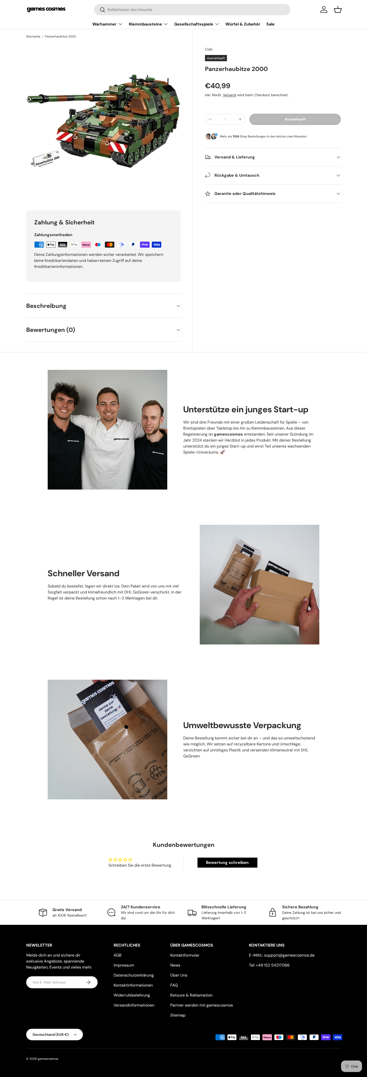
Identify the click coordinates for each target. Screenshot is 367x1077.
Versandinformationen (134, 1005)
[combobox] (192, 9)
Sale (270, 24)
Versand (229, 95)
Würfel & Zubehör (242, 24)
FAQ (174, 985)
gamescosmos (48, 1059)
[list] (103, 121)
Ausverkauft (295, 119)
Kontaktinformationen (133, 985)
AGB (118, 955)
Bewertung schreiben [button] (227, 862)
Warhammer (104, 24)
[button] (337, 9)
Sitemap (177, 1015)
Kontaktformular (184, 955)
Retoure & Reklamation (191, 995)
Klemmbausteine (145, 24)
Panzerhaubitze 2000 (60, 36)
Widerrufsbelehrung (132, 995)
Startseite (33, 36)
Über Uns (178, 975)
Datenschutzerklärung (134, 975)
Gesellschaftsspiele (193, 24)
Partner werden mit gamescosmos (201, 1005)
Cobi (208, 49)
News (175, 965)
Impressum (124, 965)
